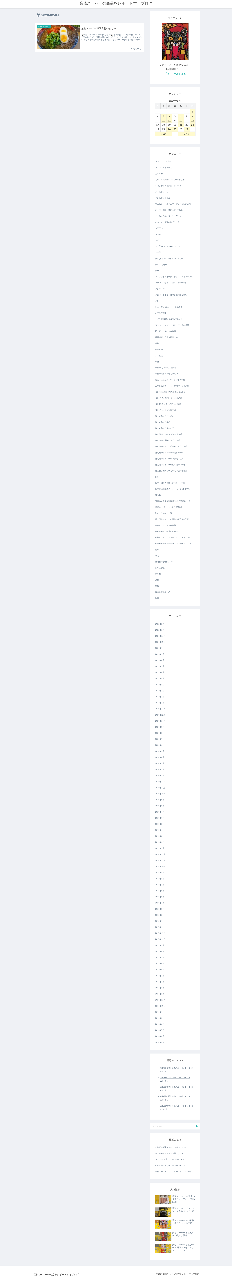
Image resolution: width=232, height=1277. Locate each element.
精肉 (157, 556)
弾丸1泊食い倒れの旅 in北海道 (168, 404)
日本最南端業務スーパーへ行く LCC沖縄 (172, 489)
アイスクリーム (161, 192)
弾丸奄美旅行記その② (164, 428)
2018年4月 (159, 903)
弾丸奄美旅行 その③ (164, 416)
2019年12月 (160, 782)
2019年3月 (159, 836)
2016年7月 (159, 1030)
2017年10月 (160, 939)
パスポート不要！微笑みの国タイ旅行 (171, 295)
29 (186, 129)
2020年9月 (159, 727)
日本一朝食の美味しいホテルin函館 (170, 483)
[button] (197, 1126)
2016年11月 (160, 1006)
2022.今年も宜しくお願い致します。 (170, 1159)
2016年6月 (159, 1036)
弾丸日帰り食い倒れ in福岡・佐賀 (169, 459)
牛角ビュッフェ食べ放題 (165, 525)
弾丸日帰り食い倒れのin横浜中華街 (170, 465)
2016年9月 (159, 1018)
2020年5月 (159, 751)
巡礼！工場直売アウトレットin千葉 (170, 380)
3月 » (187, 133)
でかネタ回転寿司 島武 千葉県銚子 (169, 180)
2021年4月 (159, 684)
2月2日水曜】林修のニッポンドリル (175, 1068)
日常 (157, 477)
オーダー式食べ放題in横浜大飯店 (169, 210)
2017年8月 (159, 951)
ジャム (158, 234)
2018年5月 (159, 897)
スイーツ (159, 240)
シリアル (159, 228)
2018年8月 (159, 879)
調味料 (158, 574)
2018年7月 (159, 885)
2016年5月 (159, 1042)
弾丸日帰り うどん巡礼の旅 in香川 (169, 434)
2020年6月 (159, 745)
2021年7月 (159, 666)
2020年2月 (159, 769)
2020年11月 (160, 715)
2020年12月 (160, 709)
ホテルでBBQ (161, 313)
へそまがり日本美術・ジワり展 (168, 186)
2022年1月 (159, 630)
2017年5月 (159, 969)
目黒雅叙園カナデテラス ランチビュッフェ (173, 543)
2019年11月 (160, 788)
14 (181, 120)
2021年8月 (159, 660)
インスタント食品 (162, 198)
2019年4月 (159, 830)
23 (192, 124)
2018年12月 (160, 854)
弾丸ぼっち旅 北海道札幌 (165, 410)
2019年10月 (160, 794)
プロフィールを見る (175, 73)
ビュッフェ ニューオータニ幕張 (168, 307)
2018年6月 (159, 891)
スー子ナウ (160, 252)
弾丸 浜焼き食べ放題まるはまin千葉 (170, 392)
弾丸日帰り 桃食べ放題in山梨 (167, 440)
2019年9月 (159, 800)
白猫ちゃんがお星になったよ (167, 531)
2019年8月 (159, 806)
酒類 (157, 580)
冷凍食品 (159, 349)
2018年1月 (159, 921)
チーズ (158, 271)
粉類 (157, 550)
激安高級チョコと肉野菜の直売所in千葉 (172, 519)
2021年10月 (160, 648)
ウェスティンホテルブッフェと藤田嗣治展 (173, 204)
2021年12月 (160, 636)
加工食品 (159, 355)
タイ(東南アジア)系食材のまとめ (169, 258)
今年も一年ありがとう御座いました (170, 1165)
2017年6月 (159, 963)
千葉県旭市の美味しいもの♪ (167, 374)
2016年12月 (160, 1000)
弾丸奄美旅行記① (162, 422)
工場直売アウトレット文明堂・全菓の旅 (172, 386)
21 (181, 124)
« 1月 (163, 133)
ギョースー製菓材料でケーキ (167, 222)
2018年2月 (159, 915)
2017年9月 (159, 945)
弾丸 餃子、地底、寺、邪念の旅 (168, 398)
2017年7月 (159, 957)
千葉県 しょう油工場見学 (165, 368)
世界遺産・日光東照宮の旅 (166, 337)
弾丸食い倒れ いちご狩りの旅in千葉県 (171, 471)
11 (163, 120)
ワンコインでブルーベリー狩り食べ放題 (172, 325)
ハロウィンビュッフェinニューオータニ (172, 283)
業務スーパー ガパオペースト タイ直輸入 (174, 1171)
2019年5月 (159, 824)
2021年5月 (159, 678)
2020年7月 (159, 739)
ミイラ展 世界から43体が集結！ (168, 319)
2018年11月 (160, 860)
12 (169, 120)
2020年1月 (159, 775)
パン (157, 301)
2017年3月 (159, 982)
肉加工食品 (160, 568)
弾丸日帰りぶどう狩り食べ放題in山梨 (171, 446)
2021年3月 (159, 691)
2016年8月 (159, 1024)
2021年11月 (160, 642)
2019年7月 (159, 812)
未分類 (158, 495)
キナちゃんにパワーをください (168, 216)
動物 (157, 362)
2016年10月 (160, 1012)
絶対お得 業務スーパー (165, 562)
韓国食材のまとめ (162, 592)
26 (169, 129)
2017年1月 (159, 994)
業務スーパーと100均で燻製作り (169, 507)
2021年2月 (159, 697)
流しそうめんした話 (163, 513)
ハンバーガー (160, 289)
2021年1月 (159, 703)
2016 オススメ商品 (163, 161)
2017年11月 (160, 933)
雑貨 (157, 586)
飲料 (157, 598)
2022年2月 (159, 624)
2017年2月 (159, 988)
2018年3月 (159, 909)
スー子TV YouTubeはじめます (168, 246)
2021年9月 (159, 654)
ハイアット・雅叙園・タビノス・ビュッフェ (174, 277)
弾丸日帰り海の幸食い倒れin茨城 (169, 453)
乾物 (157, 343)
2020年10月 (160, 721)
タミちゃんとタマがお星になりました (171, 1153)
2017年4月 (159, 976)
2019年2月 (159, 842)
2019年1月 (159, 848)
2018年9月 (159, 872)
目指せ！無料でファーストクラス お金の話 (173, 537)
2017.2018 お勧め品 (163, 167)
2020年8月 (159, 733)
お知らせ (159, 173)
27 (175, 129)
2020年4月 (159, 757)
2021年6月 (159, 672)
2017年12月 (160, 927)
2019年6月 (159, 818)
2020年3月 (159, 763)
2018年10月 (160, 866)
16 (192, 120)
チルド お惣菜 (161, 264)
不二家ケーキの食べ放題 (165, 331)
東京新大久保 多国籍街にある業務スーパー (173, 501)
